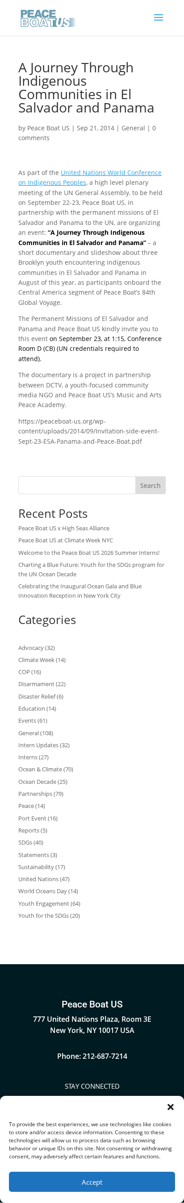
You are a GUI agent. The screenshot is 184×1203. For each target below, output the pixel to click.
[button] (170, 1107)
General (133, 128)
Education (31, 708)
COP (24, 672)
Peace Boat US (48, 128)
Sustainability (36, 867)
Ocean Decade (37, 782)
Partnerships (35, 794)
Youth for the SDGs (43, 916)
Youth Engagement (43, 903)
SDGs (25, 842)
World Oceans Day (42, 891)
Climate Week (36, 660)
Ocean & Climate (40, 769)
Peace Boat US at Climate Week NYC (65, 540)
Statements (33, 855)
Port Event (32, 818)
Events (27, 720)
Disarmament (36, 684)
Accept (92, 1182)
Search (150, 485)
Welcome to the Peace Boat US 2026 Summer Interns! (88, 553)
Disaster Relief (36, 696)
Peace (26, 806)
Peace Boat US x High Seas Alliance (63, 528)
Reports (28, 830)
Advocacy (31, 648)
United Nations (38, 879)
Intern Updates (38, 745)
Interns (28, 757)
